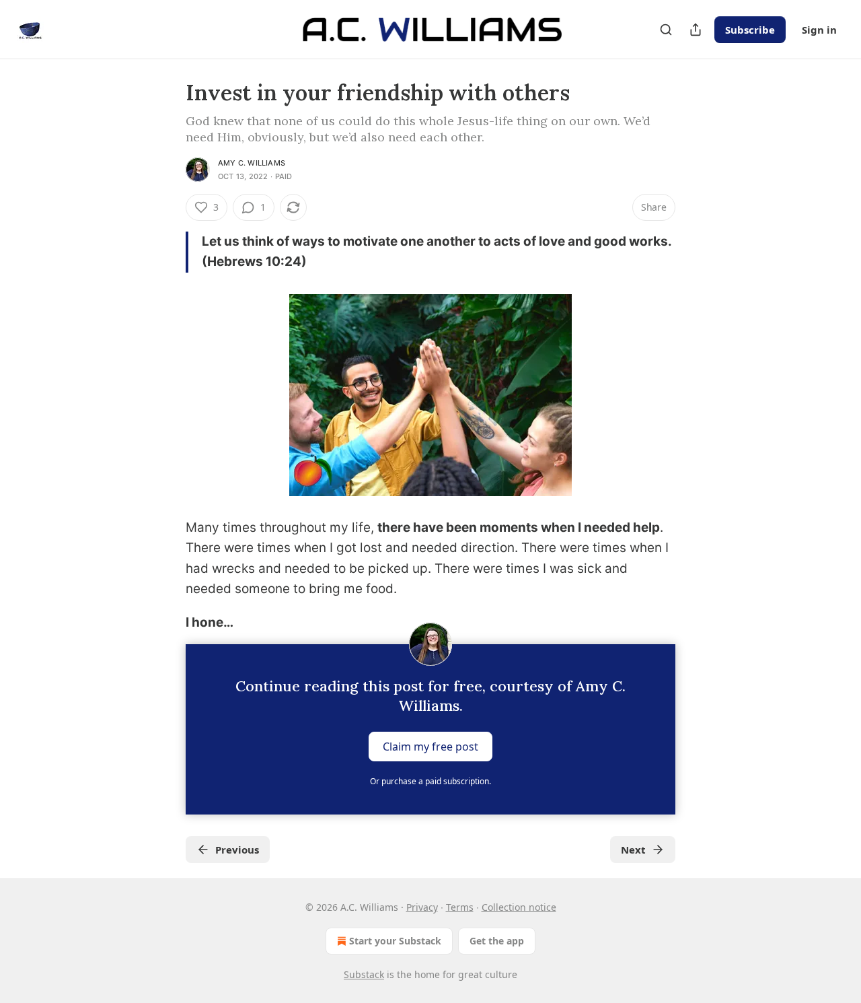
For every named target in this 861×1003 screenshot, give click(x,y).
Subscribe (750, 29)
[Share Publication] (695, 29)
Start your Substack (395, 940)
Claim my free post (430, 745)
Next (633, 849)
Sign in (819, 29)
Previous (237, 849)
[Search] (665, 29)
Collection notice (519, 907)
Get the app (497, 940)
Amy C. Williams (251, 163)
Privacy (422, 907)
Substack (364, 974)
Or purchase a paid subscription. (430, 781)
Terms (460, 907)
